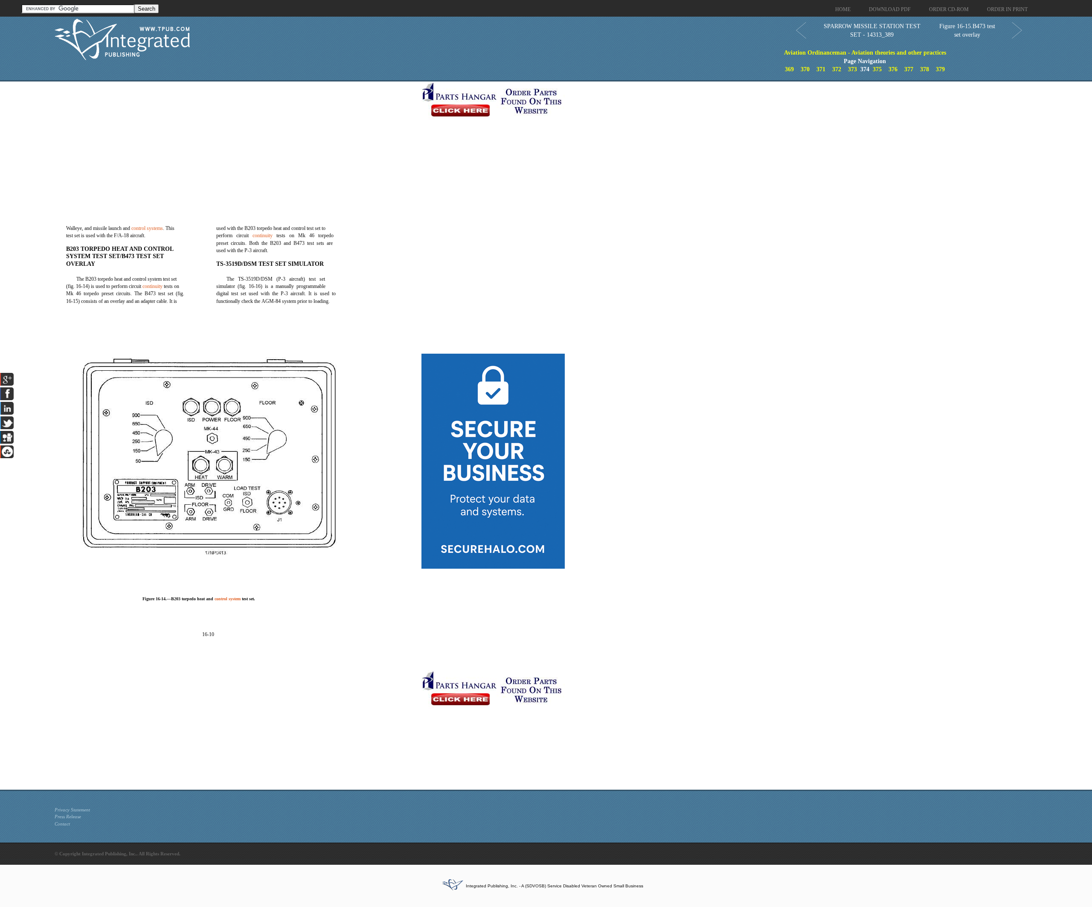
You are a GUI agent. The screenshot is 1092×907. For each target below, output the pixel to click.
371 (820, 69)
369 (789, 69)
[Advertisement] (236, 141)
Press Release (68, 816)
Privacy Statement (72, 809)
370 (805, 69)
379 (940, 69)
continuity (152, 286)
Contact (62, 823)
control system (228, 598)
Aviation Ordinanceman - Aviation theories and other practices (865, 52)
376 (893, 69)
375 (877, 69)
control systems (147, 228)
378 (924, 69)
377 (908, 69)
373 (852, 69)
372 (836, 69)
